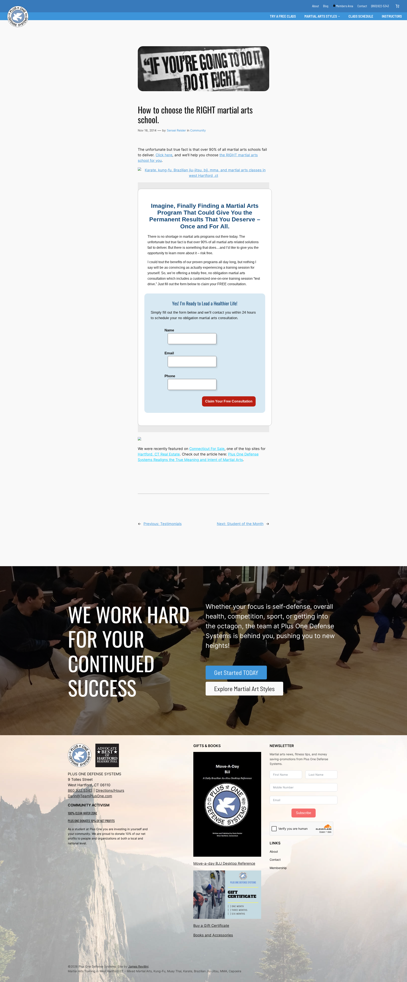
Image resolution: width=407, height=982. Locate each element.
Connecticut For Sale (206, 449)
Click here (164, 155)
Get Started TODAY (236, 672)
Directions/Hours (110, 790)
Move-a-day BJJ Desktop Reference (224, 863)
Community (198, 130)
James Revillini (138, 966)
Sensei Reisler (176, 130)
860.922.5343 (80, 790)
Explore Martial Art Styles (244, 688)
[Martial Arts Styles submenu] (339, 16)
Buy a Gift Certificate (211, 925)
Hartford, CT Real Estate (159, 454)
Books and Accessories (213, 935)
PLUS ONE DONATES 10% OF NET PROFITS (91, 821)
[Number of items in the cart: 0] (397, 6)
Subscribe (303, 813)
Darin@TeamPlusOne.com (90, 796)
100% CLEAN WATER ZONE (82, 813)
